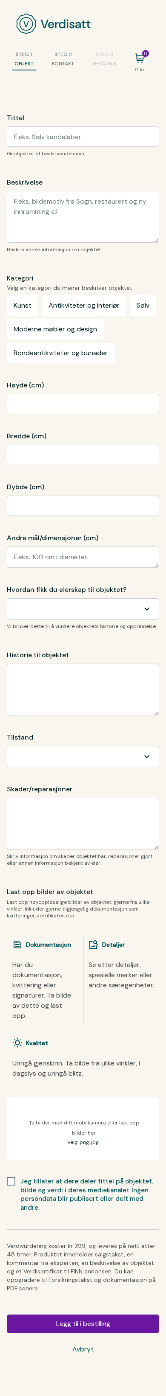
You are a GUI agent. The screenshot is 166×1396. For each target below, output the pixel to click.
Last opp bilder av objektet (50, 891)
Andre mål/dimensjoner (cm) (52, 537)
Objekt (24, 63)
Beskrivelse (25, 182)
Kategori (20, 278)
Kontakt (63, 63)
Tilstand (20, 737)
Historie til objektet (38, 654)
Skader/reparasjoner (39, 789)
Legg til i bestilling (83, 1323)
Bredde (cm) (26, 436)
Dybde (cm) (25, 486)
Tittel (15, 117)
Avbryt (83, 1349)
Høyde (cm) (25, 385)
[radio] (22, 305)
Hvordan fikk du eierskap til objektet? (66, 589)
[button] (83, 1128)
